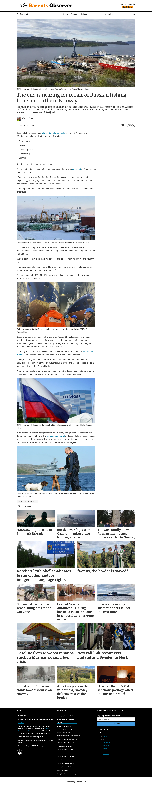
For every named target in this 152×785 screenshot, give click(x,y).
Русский (24, 14)
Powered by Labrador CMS (76, 782)
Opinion (84, 14)
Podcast (74, 14)
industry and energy (27, 502)
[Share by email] (130, 125)
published (76, 169)
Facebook (106, 742)
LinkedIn (106, 751)
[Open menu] (17, 14)
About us (21, 723)
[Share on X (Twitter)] (126, 125)
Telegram (106, 748)
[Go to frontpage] (47, 5)
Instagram (106, 745)
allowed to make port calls (53, 133)
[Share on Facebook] (122, 125)
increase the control (56, 436)
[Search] (134, 14)
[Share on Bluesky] (133, 125)
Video (65, 14)
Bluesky (105, 736)
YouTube (106, 754)
